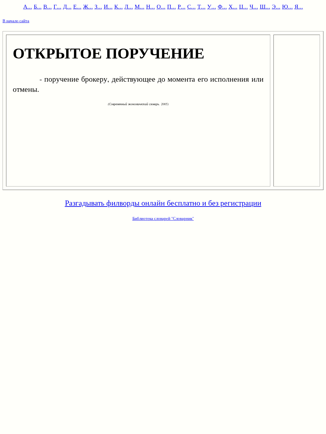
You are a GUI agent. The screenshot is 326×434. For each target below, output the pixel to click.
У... (211, 6)
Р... (182, 6)
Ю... (287, 6)
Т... (201, 6)
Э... (276, 6)
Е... (77, 6)
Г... (57, 6)
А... (27, 6)
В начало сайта (16, 21)
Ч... (254, 6)
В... (47, 6)
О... (161, 6)
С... (191, 6)
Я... (298, 6)
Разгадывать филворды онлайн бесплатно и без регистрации (163, 203)
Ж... (88, 6)
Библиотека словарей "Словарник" (163, 218)
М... (140, 6)
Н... (150, 6)
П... (171, 6)
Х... (233, 6)
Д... (67, 6)
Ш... (265, 6)
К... (118, 6)
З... (98, 6)
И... (108, 6)
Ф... (222, 6)
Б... (38, 6)
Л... (128, 6)
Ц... (243, 6)
